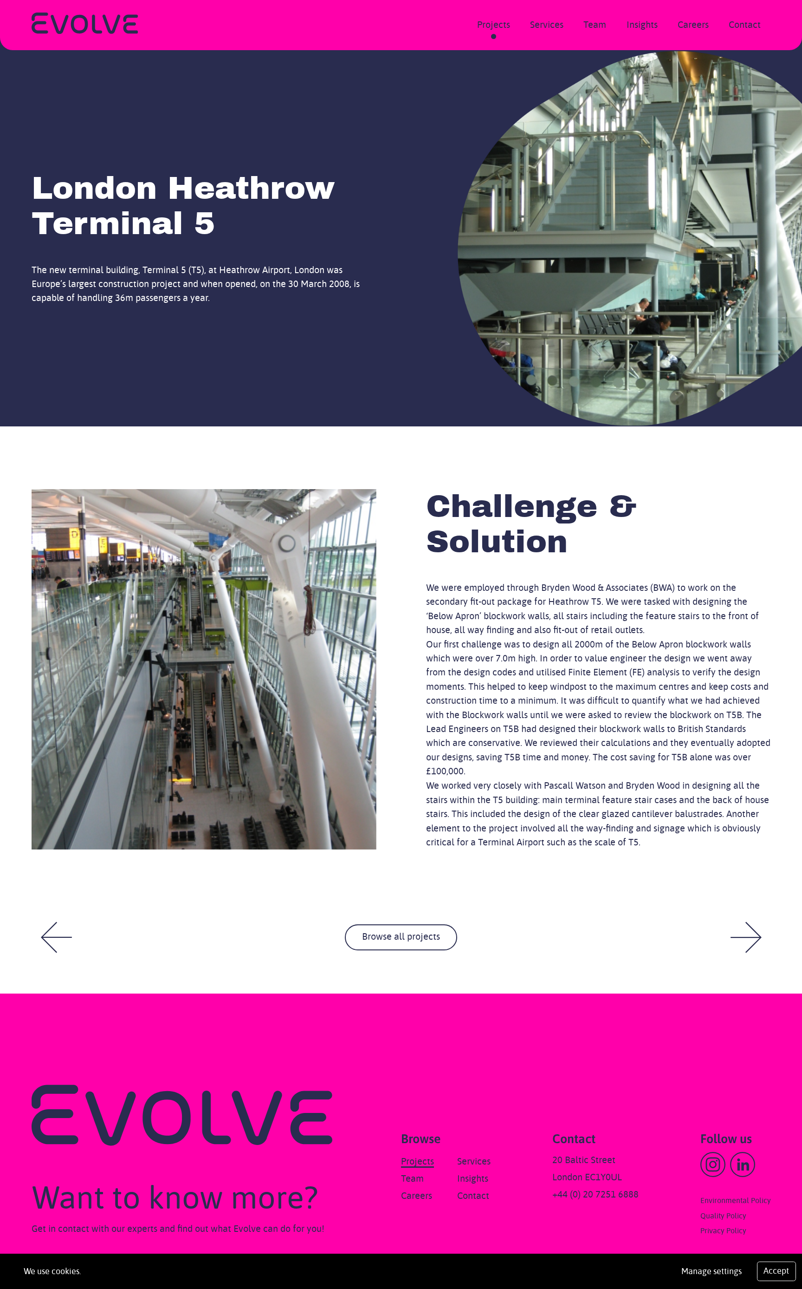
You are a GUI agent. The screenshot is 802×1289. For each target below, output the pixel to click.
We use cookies (51, 1272)
